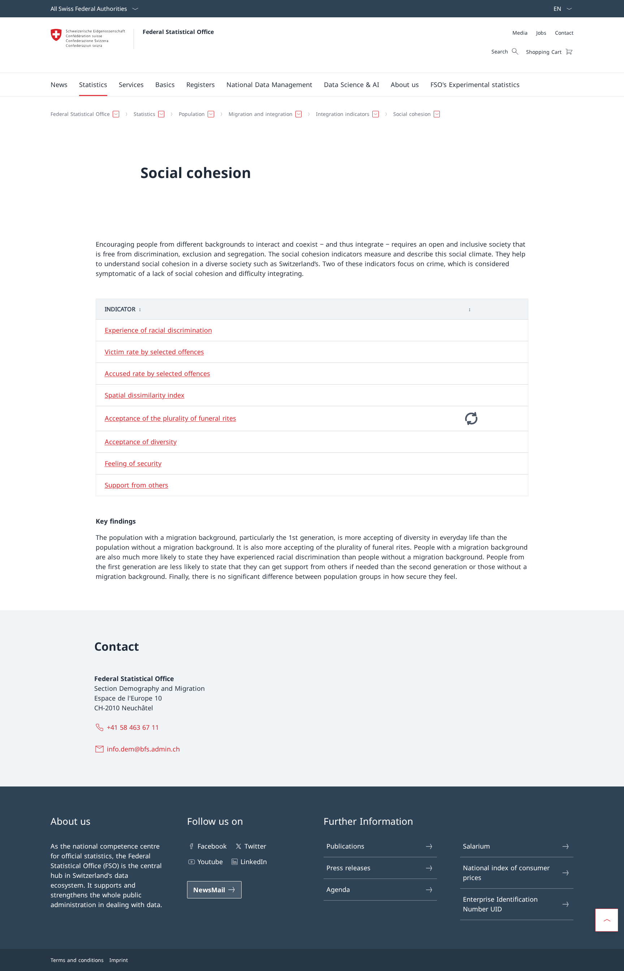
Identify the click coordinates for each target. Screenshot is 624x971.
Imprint (118, 960)
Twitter (255, 846)
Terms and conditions (77, 960)
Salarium (476, 846)
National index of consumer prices (506, 872)
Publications (345, 846)
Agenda (338, 889)
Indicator (120, 309)
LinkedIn (253, 861)
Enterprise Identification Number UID (500, 904)
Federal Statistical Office (178, 32)
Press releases (348, 867)
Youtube (210, 861)
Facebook (212, 846)
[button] (59, 84)
